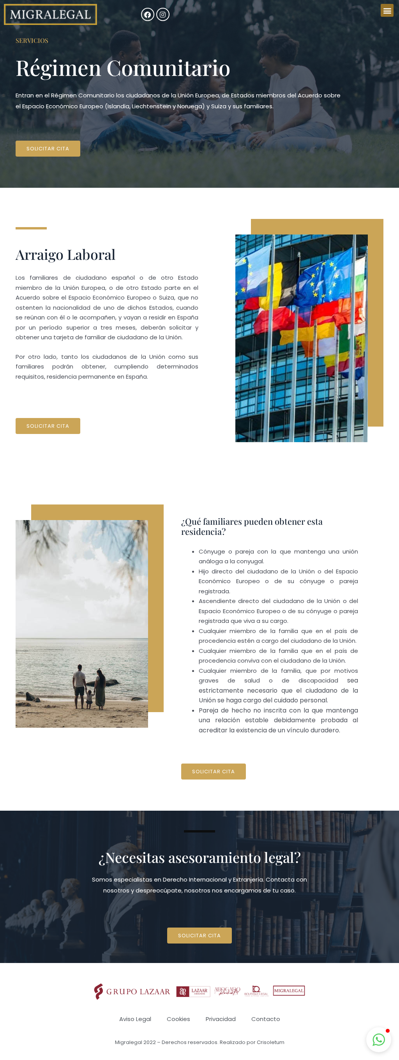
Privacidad (221, 1019)
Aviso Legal (135, 1019)
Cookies (178, 1019)
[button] (387, 10)
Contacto (265, 1019)
